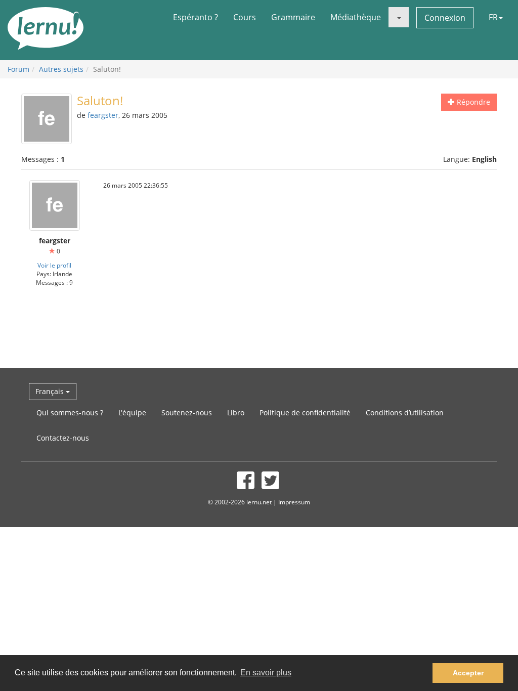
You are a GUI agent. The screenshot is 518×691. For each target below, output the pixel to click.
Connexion (444, 17)
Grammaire (293, 17)
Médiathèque (355, 17)
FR (493, 17)
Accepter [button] (468, 673)
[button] (398, 17)
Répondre (472, 102)
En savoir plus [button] (265, 672)
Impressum (294, 502)
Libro (235, 412)
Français (50, 391)
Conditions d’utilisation (405, 412)
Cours (244, 17)
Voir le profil (54, 265)
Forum (18, 69)
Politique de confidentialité (305, 412)
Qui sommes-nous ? (69, 412)
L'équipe (132, 412)
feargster (103, 115)
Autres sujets (61, 69)
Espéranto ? (195, 17)
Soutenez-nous (186, 412)
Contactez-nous (62, 438)
